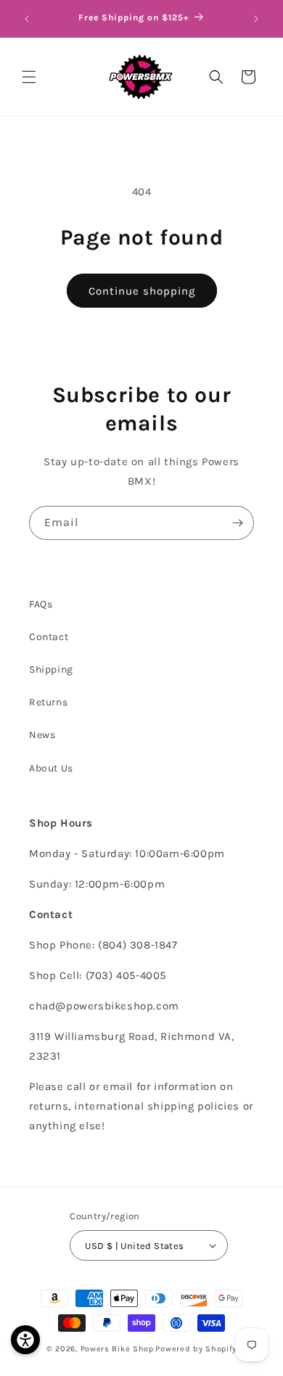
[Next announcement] (256, 19)
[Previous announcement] (27, 19)
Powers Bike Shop (117, 1349)
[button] (29, 77)
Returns (48, 702)
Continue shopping (142, 291)
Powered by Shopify (196, 1349)
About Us (51, 768)
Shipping (51, 669)
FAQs (40, 604)
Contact (48, 637)
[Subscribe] (237, 523)
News (42, 735)
